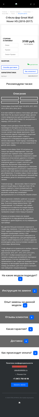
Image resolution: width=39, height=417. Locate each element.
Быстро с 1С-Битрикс (19, 367)
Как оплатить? (30, 71)
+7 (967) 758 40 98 (21, 378)
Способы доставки (10, 67)
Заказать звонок (19, 385)
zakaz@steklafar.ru (20, 370)
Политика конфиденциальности (19, 363)
